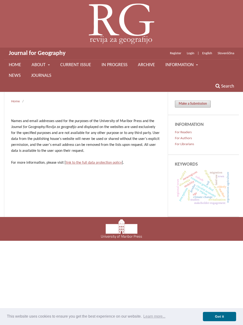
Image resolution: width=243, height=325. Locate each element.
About (39, 65)
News (15, 75)
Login (190, 53)
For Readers (183, 132)
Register (175, 53)
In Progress (114, 65)
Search (227, 86)
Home (15, 65)
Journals (41, 75)
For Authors (183, 138)
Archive (146, 65)
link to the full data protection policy (94, 163)
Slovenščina (226, 53)
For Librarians (184, 144)
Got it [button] (219, 316)
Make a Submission (193, 104)
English (207, 53)
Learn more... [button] (154, 316)
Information (180, 65)
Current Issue (75, 65)
